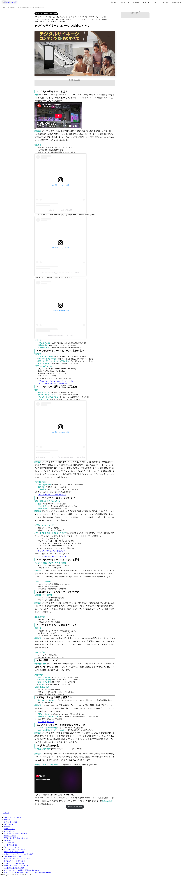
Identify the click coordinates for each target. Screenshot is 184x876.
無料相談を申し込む (75, 806)
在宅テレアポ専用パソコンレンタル (16, 838)
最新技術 (63, 21)
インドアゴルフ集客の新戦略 (14, 863)
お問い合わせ (176, 2)
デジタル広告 (67, 19)
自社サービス (125, 2)
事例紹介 (136, 2)
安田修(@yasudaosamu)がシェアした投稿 (60, 335)
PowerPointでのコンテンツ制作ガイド (51, 551)
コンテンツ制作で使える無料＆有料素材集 (52, 383)
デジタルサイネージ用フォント (14, 861)
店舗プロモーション (52, 21)
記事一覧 (146, 2)
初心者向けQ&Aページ (46, 722)
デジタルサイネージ (55, 19)
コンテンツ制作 (76, 17)
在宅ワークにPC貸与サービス (14, 852)
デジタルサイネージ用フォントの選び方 (52, 556)
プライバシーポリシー (11, 822)
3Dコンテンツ (39, 17)
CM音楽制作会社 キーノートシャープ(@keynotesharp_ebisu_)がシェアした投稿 (60, 457)
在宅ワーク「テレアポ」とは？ (14, 849)
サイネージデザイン (89, 17)
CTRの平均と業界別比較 (12, 856)
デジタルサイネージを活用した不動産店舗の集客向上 (22, 870)
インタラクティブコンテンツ (61, 17)
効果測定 (104, 19)
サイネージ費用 (101, 17)
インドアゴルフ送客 (11, 845)
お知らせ (156, 2)
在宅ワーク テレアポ (11, 847)
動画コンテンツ (40, 21)
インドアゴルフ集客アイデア (14, 868)
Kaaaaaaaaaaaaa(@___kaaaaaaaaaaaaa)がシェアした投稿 (60, 272)
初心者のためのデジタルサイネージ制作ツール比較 (56, 381)
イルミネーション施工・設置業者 (15, 833)
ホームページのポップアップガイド (16, 865)
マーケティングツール (93, 19)
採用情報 (165, 2)
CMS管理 (48, 17)
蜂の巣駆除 (8, 840)
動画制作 (7, 826)
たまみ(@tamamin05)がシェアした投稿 (60, 210)
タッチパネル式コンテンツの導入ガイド (52, 495)
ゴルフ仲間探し (9, 842)
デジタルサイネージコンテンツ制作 (46, 13)
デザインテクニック (41, 19)
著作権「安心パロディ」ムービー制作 (17, 859)
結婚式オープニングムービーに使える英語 (18, 854)
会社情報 (114, 2)
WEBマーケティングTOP (12, 817)
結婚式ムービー (9, 829)
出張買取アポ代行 (10, 836)
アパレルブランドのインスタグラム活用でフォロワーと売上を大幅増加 (28, 872)
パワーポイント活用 (79, 19)
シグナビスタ (107, 801)
